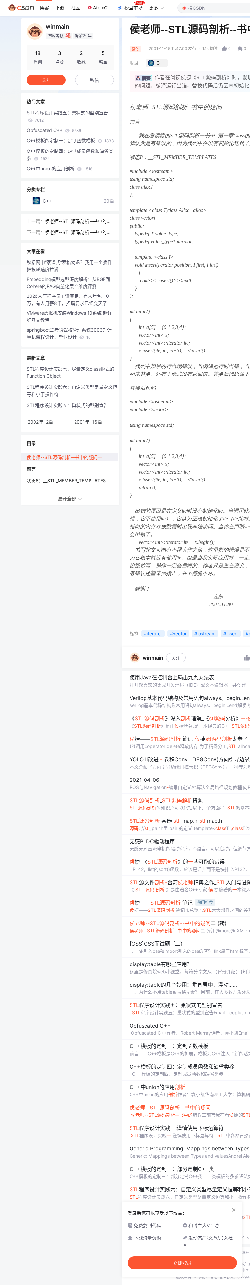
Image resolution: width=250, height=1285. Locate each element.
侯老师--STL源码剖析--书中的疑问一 (64, 457)
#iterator (153, 633)
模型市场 (133, 7)
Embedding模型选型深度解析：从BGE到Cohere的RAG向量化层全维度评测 (68, 282)
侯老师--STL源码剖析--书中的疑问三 (78, 221)
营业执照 (227, 1277)
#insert (230, 633)
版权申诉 (184, 1277)
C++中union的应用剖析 (59, 168)
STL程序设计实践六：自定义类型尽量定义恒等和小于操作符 (72, 390)
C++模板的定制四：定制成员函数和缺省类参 (70, 154)
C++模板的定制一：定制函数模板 (70, 140)
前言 (31, 469)
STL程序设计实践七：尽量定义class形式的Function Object (70, 372)
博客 (44, 7)
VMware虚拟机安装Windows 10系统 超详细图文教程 (69, 316)
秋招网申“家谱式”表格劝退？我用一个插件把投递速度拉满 (69, 265)
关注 (175, 658)
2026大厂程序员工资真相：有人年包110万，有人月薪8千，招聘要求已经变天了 (68, 299)
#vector (178, 633)
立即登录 (182, 1262)
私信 (94, 80)
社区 (75, 7)
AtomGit (101, 7)
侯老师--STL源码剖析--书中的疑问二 (78, 232)
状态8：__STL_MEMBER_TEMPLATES (66, 480)
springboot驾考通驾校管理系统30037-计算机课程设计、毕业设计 (69, 333)
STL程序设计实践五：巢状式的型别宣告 (67, 116)
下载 (59, 7)
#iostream (204, 633)
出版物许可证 (205, 1277)
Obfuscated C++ (54, 130)
